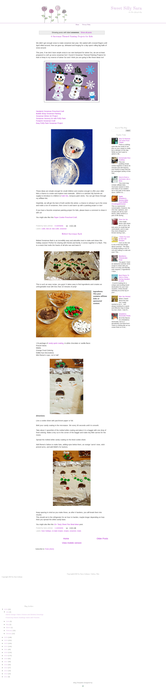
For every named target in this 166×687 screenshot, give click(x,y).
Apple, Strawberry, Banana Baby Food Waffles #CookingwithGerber (120, 200)
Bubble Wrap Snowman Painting (48, 114)
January (9, 633)
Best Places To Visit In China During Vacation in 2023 (124, 278)
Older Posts (102, 538)
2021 (6, 649)
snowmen (63, 229)
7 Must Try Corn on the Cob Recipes (124, 238)
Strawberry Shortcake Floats (124, 315)
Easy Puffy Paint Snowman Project (49, 123)
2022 (6, 646)
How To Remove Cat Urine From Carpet (124, 140)
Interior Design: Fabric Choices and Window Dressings (24, 614)
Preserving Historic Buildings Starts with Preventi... (23, 617)
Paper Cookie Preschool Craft (65, 217)
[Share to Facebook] (75, 226)
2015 (6, 668)
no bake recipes (57, 531)
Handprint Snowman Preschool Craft (50, 111)
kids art (48, 229)
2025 (6, 637)
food (43, 531)
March (8, 627)
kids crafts (55, 229)
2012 (6, 677)
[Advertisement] (121, 57)
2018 (6, 658)
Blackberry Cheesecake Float (123, 258)
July (7, 612)
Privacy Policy (86, 24)
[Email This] (70, 226)
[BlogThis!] (72, 226)
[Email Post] (66, 226)
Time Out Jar (123, 219)
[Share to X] (73, 226)
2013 (6, 674)
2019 (6, 655)
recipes (66, 531)
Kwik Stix (64, 196)
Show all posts (86, 32)
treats (79, 531)
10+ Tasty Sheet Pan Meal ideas (66, 524)
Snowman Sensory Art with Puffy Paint (51, 118)
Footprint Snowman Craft (45, 121)
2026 (6, 609)
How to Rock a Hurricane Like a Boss (124, 179)
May (7, 624)
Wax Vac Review (124, 296)
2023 (6, 643)
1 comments (59, 528)
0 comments (59, 226)
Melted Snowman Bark (72, 234)
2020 (6, 652)
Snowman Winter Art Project (47, 116)
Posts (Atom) (49, 549)
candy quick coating (55, 343)
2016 (6, 665)
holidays (48, 531)
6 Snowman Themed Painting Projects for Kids (72, 37)
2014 (6, 671)
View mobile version (72, 543)
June (8, 621)
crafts (43, 229)
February (9, 630)
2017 (6, 661)
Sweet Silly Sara (126, 8)
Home (77, 24)
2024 (6, 640)
